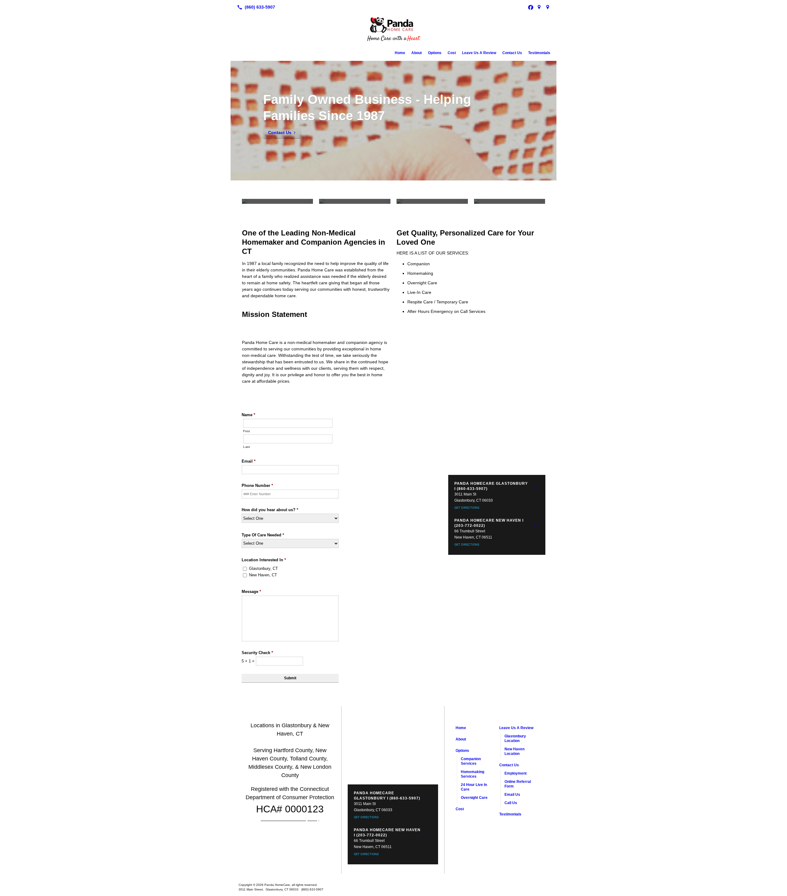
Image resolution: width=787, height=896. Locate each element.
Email (248, 461)
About (416, 53)
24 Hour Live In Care (474, 787)
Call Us (510, 803)
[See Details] (534, 488)
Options (434, 53)
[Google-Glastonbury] (539, 7)
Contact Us (512, 53)
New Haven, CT (263, 575)
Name (248, 415)
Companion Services (471, 761)
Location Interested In (264, 560)
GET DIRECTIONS (466, 507)
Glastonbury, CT (263, 568)
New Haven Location (514, 751)
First (246, 431)
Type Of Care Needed (263, 535)
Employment (515, 773)
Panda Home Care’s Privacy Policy (290, 819)
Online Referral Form (517, 784)
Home (400, 53)
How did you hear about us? (270, 510)
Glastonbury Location (515, 738)
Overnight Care (474, 797)
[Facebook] (530, 7)
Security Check (257, 653)
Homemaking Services (472, 774)
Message (251, 592)
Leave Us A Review (479, 53)
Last (246, 446)
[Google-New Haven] (548, 7)
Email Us (512, 794)
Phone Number (257, 485)
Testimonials (539, 53)
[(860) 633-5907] (255, 7)
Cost (452, 53)
